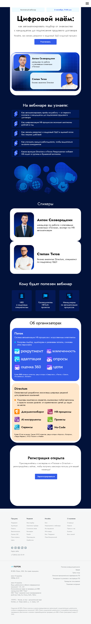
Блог (46, 523)
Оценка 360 (14, 534)
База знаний (71, 534)
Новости (69, 526)
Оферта (78, 570)
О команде (70, 523)
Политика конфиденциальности (70, 567)
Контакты (69, 531)
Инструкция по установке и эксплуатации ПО (66, 579)
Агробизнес (30, 540)
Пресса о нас (71, 529)
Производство (31, 537)
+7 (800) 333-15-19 (17, 555)
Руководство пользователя (72, 581)
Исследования (49, 529)
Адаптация (14, 526)
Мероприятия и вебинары (53, 526)
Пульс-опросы (15, 537)
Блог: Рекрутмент (49, 534)
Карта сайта (15, 551)
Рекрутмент (14, 523)
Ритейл (29, 534)
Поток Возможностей (51, 537)
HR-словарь (48, 531)
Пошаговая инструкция (73, 584)
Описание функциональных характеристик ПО (66, 576)
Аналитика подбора (32, 526)
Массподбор (30, 523)
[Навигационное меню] (87, 3)
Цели (12, 540)
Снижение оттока (32, 529)
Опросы (13, 529)
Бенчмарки (30, 531)
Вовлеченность (15, 531)
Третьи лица (76, 573)
